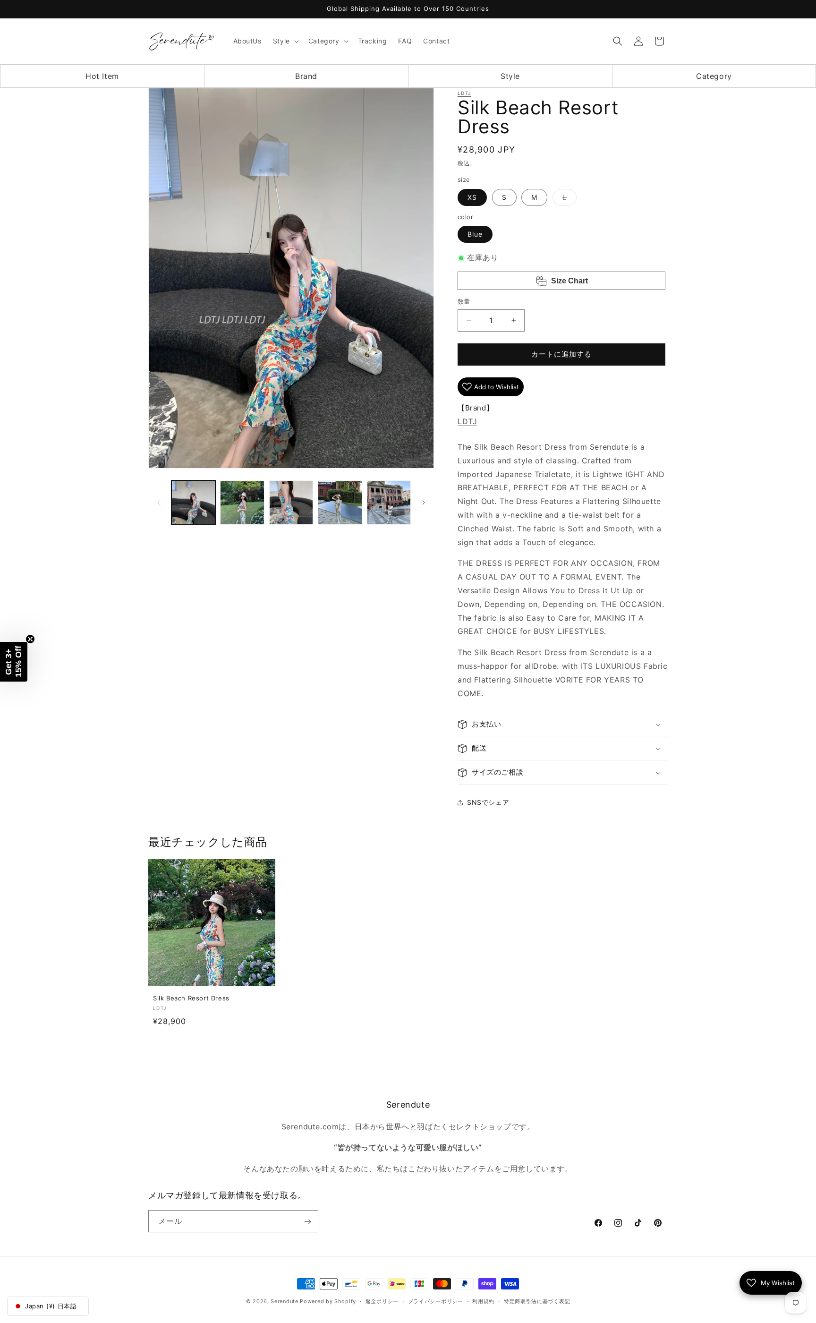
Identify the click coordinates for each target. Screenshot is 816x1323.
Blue (475, 234)
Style (510, 76)
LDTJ (464, 93)
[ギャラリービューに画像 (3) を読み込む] (291, 502)
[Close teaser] (30, 639)
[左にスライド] (158, 502)
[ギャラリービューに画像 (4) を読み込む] (340, 502)
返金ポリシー (382, 1300)
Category (714, 76)
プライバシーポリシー (435, 1300)
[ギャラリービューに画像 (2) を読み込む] (242, 502)
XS (472, 197)
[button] (285, 41)
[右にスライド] (423, 502)
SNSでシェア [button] (488, 802)
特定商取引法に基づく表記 (537, 1300)
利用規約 (483, 1300)
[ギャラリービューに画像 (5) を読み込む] (389, 502)
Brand (306, 76)
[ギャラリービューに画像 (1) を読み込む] (193, 502)
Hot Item (102, 76)
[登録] (307, 1222)
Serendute (284, 1301)
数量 (464, 301)
